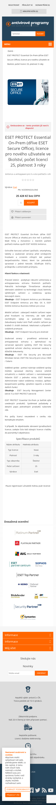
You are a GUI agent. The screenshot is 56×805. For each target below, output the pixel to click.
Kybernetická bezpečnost (32, 803)
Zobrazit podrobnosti (17, 789)
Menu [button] (7, 44)
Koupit (31, 202)
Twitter (37, 790)
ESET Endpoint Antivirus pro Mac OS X (25, 302)
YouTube (50, 790)
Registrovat (13, 5)
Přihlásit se (27, 5)
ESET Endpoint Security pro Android (31, 332)
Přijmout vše (13, 795)
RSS (44, 790)
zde (6, 410)
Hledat (40, 34)
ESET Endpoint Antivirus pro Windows (33, 299)
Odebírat (41, 673)
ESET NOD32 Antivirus (36, 244)
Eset (15, 187)
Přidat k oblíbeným (23, 211)
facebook (31, 790)
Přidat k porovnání (23, 217)
